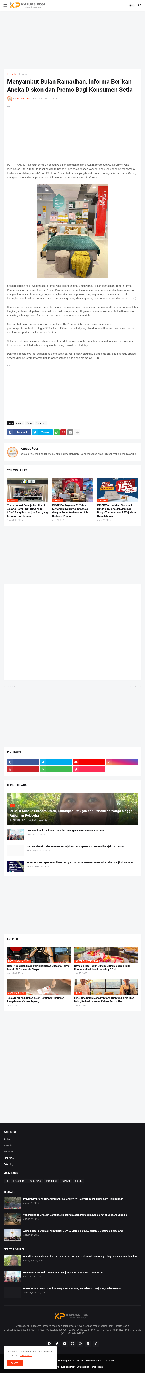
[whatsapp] (56, 769)
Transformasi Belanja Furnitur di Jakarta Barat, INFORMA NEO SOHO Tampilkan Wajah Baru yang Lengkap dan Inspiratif (27, 511)
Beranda (11, 74)
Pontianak (41, 423)
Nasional (8, 1151)
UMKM (66, 1180)
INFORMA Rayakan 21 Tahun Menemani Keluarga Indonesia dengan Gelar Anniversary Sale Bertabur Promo (70, 511)
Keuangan (18, 1180)
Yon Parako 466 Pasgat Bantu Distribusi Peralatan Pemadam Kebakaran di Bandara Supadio (75, 1215)
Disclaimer (110, 1360)
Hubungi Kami (66, 1360)
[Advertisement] (72, 40)
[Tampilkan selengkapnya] (77, 432)
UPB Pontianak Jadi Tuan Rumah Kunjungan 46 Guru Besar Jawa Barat (66, 830)
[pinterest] (23, 769)
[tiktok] (89, 769)
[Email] (70, 432)
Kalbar (29, 423)
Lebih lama (133, 686)
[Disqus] (72, 633)
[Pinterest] (63, 432)
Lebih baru (11, 686)
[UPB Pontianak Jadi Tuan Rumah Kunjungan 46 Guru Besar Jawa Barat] (15, 834)
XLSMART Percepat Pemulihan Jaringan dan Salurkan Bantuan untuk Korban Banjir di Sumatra (80, 862)
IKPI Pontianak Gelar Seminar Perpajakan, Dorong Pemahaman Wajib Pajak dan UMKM (75, 846)
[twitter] (56, 762)
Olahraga (9, 1158)
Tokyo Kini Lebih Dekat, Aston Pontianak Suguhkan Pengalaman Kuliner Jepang (35, 1000)
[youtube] (89, 762)
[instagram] (122, 762)
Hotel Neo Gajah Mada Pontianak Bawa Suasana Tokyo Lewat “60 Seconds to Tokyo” (38, 968)
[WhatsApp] (57, 432)
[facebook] (23, 762)
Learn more (26, 1355)
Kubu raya (35, 1180)
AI (7, 1180)
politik (78, 1180)
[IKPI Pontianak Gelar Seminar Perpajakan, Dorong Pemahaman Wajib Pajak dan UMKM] (15, 850)
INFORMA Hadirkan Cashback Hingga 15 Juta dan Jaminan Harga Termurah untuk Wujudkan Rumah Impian (116, 511)
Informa (23, 74)
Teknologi (9, 1164)
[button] (5, 5)
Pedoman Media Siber (89, 1360)
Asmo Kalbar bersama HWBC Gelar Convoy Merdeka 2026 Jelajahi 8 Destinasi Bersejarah (73, 1230)
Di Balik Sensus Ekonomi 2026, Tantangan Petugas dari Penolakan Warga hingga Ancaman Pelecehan (80, 1256)
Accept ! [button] (15, 1362)
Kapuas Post (29, 448)
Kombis (8, 1145)
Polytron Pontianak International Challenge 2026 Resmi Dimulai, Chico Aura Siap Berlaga (73, 1199)
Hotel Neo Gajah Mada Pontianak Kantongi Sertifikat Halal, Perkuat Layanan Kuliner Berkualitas (104, 1000)
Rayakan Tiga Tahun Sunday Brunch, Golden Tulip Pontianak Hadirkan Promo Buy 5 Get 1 (102, 968)
